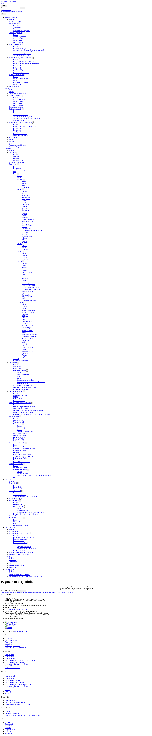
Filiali (3, 3)
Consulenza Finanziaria (21, 73)
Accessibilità (9, 733)
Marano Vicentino (27, 331)
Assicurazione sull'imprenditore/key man (26, 118)
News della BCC (18, 439)
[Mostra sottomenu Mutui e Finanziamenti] (24, 75)
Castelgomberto (27, 321)
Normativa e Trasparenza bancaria (24, 449)
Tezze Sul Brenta (27, 347)
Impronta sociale (18, 541)
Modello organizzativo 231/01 (23, 412)
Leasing (11, 139)
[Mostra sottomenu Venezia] (23, 252)
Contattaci (8, 556)
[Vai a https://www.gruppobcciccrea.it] (8, 2)
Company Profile (18, 422)
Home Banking (14, 86)
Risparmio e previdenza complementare (26, 63)
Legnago (24, 280)
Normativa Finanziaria (16, 593)
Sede (14, 172)
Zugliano (24, 357)
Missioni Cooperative (16, 518)
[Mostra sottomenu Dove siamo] (18, 164)
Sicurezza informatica (20, 470)
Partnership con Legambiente (26, 548)
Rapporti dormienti (19, 460)
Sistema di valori (22, 384)
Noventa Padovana (28, 221)
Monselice (25, 217)
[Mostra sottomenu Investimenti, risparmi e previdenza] (33, 58)
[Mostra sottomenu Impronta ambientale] (27, 543)
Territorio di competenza (21, 170)
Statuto (19, 378)
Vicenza (20, 302)
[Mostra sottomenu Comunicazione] (20, 416)
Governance (13, 362)
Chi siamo (12, 152)
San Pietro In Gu (27, 229)
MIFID (15, 397)
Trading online (18, 69)
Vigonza (24, 242)
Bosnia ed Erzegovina (20, 525)
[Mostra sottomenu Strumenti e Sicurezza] (24, 464)
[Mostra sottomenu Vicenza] (23, 303)
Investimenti (17, 67)
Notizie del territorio (19, 441)
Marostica (25, 333)
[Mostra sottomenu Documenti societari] (27, 370)
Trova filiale (13, 562)
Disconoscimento (41, 593)
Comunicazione (14, 416)
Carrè (23, 318)
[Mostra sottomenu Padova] (23, 189)
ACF (57, 593)
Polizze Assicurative (15, 109)
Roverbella (25, 187)
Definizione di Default (20, 458)
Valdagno (25, 353)
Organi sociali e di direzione (22, 385)
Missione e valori (18, 160)
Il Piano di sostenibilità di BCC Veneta (21, 552)
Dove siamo (13, 164)
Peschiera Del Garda (28, 284)
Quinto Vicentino (27, 338)
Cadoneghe (25, 204)
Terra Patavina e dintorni (25, 431)
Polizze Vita (17, 65)
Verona (19, 261)
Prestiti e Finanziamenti (20, 82)
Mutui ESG (17, 84)
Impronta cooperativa (20, 550)
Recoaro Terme (27, 340)
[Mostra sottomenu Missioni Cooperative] (24, 518)
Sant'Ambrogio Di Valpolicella (32, 289)
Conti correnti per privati (21, 29)
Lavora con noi (10, 569)
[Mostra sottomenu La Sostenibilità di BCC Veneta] (30, 533)
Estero (11, 143)
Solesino (24, 238)
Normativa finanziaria (16, 391)
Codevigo (25, 206)
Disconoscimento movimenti (22, 454)
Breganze (25, 314)
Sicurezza (8, 728)
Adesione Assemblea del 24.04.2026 (25, 497)
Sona (23, 293)
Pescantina (25, 282)
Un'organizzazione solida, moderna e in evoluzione (25, 576)
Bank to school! (18, 506)
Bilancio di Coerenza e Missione (19, 554)
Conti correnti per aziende (17, 94)
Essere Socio (13, 483)
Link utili (16, 477)
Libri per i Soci (14, 516)
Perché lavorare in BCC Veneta (19, 575)
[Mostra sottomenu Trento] (22, 244)
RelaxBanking (18, 12)
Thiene (24, 349)
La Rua (19, 430)
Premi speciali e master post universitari (26, 514)
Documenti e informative (17, 443)
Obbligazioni (17, 399)
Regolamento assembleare (25, 380)
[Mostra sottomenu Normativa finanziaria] (24, 391)
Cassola (24, 319)
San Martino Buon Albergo (30, 287)
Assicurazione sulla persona (22, 54)
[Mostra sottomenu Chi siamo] (16, 153)
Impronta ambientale (20, 543)
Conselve (25, 208)
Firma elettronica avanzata (21, 462)
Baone (24, 201)
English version (10, 730)
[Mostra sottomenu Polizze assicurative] (22, 44)
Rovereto (25, 249)
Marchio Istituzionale (20, 433)
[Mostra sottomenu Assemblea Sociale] (22, 491)
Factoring (12, 141)
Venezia (20, 251)
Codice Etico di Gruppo (21, 408)
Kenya (15, 524)
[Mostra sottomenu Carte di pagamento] (22, 33)
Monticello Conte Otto (29, 336)
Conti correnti (13, 23)
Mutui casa (16, 80)
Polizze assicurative (15, 44)
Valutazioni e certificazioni (17, 145)
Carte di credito (18, 38)
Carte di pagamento (15, 33)
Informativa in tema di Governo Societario (31, 382)
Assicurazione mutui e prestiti (22, 52)
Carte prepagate (18, 42)
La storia (16, 158)
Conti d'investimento (20, 71)
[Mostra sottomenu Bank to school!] (24, 506)
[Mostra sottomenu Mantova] (24, 180)
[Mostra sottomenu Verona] (23, 261)
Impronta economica (20, 539)
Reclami (16, 452)
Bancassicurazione (19, 401)
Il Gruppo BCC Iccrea (16, 162)
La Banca (8, 149)
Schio (23, 346)
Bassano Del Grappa (28, 310)
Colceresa (25, 323)
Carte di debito (18, 40)
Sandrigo (24, 344)
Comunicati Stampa (19, 435)
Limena (24, 215)
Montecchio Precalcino (29, 334)
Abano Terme (26, 195)
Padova (19, 189)
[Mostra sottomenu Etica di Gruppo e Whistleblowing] (32, 403)
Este (23, 212)
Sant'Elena (25, 232)
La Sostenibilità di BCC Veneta (19, 533)
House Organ (17, 424)
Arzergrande (26, 199)
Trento (19, 244)
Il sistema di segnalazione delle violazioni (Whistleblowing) (32, 414)
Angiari (24, 267)
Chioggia (25, 257)
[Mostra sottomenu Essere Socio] (18, 483)
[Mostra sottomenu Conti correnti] (19, 23)
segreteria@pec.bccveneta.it (18, 609)
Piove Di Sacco (27, 225)
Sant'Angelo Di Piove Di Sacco (32, 230)
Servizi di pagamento (20, 450)
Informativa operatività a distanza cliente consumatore (34, 475)
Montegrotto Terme (28, 219)
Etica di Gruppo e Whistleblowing (20, 403)
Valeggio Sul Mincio (28, 297)
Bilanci (19, 376)
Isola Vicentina (26, 329)
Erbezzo (24, 276)
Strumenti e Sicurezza (16, 464)
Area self (16, 359)
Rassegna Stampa (19, 437)
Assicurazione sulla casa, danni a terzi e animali (28, 50)
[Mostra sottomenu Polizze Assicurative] (23, 109)
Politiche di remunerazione (22, 389)
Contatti (11, 563)
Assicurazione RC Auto (21, 56)
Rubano (24, 227)
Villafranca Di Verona (29, 300)
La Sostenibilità (10, 527)
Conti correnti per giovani (21, 31)
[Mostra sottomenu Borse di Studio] (20, 500)
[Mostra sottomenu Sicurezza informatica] (28, 470)
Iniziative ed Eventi (15, 498)
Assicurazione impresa (20, 115)
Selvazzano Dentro (28, 236)
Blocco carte (13, 567)
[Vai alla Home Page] (6, 10)
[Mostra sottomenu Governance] (18, 363)
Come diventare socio (20, 489)
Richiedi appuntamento (16, 565)
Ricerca (4, 5)
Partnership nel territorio (21, 361)
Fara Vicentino (26, 327)
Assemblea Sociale (15, 491)
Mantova (20, 179)
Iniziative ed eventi (7, 12)
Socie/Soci (8, 479)
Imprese (7, 88)
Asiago (24, 308)
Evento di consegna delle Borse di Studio (30, 512)
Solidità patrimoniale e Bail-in (23, 456)
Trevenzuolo (26, 295)
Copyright (8, 731)
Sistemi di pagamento (16, 107)
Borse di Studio (14, 500)
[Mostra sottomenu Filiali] (18, 174)
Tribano (24, 240)
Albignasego (26, 197)
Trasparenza (5, 593)
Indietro (11, 19)
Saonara (24, 234)
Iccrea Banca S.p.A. (20, 631)
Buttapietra (25, 269)
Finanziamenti (13, 137)
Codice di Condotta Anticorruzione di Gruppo (28, 410)
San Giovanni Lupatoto (29, 286)
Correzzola (25, 210)
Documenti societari (19, 370)
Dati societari (17, 368)
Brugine (24, 202)
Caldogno (25, 316)
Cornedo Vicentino (28, 325)
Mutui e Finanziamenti (16, 75)
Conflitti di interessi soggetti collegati (25, 387)
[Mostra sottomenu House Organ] (23, 424)
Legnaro (24, 214)
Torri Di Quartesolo (28, 351)
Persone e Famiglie (11, 17)
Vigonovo (25, 259)
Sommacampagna (27, 291)
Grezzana (25, 278)
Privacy (7, 722)
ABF (53, 593)
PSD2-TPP (8, 726)
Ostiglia (24, 185)
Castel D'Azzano (27, 272)
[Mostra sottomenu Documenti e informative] (26, 443)
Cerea (23, 274)
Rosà (23, 342)
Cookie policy (9, 724)
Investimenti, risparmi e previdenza (20, 58)
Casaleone (25, 271)
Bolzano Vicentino (28, 312)
